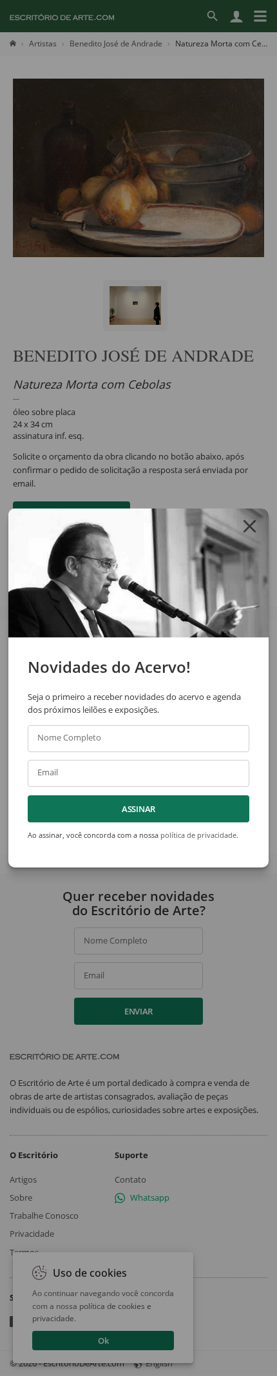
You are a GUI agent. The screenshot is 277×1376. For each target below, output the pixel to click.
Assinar (138, 809)
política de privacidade (198, 835)
